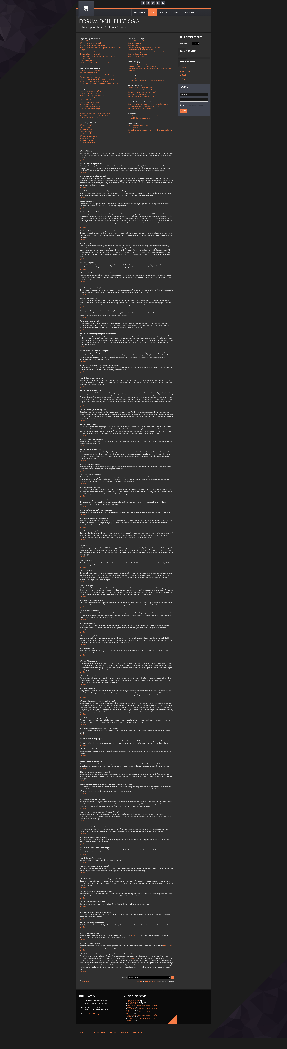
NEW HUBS (137, 1033)
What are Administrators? (136, 41)
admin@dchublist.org (92, 1014)
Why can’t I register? (87, 61)
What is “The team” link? (136, 56)
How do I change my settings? (90, 70)
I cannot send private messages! (138, 64)
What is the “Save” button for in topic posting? (95, 113)
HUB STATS (125, 1033)
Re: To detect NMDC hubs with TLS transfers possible (141, 1006)
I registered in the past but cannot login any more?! (97, 56)
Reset (81, 1033)
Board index (85, 981)
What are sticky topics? (88, 138)
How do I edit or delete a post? (90, 93)
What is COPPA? (85, 59)
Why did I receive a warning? (90, 109)
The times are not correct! (88, 73)
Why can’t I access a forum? (89, 104)
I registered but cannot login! (90, 54)
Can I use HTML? (86, 127)
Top (84, 160)
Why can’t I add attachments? (90, 107)
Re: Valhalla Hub (133, 1000)
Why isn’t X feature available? (137, 128)
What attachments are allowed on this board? (143, 116)
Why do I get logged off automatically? (93, 45)
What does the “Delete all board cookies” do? (95, 63)
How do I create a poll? (88, 98)
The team (140, 981)
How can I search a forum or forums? (140, 88)
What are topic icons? (87, 143)
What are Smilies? (86, 129)
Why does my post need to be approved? (94, 115)
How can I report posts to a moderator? (93, 111)
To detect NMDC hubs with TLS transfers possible (140, 1019)
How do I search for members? (138, 94)
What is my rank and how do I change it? (94, 81)
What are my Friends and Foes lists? (139, 78)
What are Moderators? (135, 43)
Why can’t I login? (86, 41)
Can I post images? (86, 132)
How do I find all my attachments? (139, 118)
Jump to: (124, 977)
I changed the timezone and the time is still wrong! (97, 75)
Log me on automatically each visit (193, 105)
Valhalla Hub (132, 1004)
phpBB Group (135, 935)
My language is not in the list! (90, 77)
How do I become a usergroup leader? (140, 50)
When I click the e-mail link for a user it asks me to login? (99, 84)
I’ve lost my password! (87, 52)
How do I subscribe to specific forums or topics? (144, 106)
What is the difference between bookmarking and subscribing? (149, 104)
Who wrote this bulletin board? (138, 126)
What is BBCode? (86, 125)
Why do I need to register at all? (90, 43)
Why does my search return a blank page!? (142, 92)
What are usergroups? (135, 45)
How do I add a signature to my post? (92, 96)
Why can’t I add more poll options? (92, 100)
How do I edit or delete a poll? (90, 102)
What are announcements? (89, 136)
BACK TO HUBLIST (190, 12)
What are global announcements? (91, 134)
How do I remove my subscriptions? (140, 109)
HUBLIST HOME (100, 1033)
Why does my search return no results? (141, 90)
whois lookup (129, 958)
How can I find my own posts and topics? (142, 97)
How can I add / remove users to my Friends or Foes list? (146, 80)
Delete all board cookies (151, 981)
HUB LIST (114, 1033)
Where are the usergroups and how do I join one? (144, 48)
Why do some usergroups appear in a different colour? (146, 52)
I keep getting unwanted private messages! (142, 66)
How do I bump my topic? (89, 118)
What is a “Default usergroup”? (138, 54)
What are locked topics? (88, 140)
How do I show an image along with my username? (97, 79)
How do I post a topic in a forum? (91, 91)
